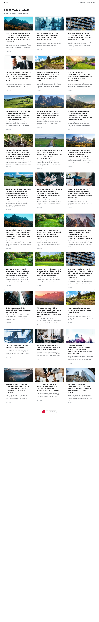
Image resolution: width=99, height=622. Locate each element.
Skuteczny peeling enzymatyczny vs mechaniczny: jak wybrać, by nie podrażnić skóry (80, 310)
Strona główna (91, 2)
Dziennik (8, 2)
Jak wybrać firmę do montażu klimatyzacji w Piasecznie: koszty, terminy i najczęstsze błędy (48, 347)
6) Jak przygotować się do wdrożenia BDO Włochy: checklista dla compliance (18, 310)
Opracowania (81, 2)
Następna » (53, 411)
